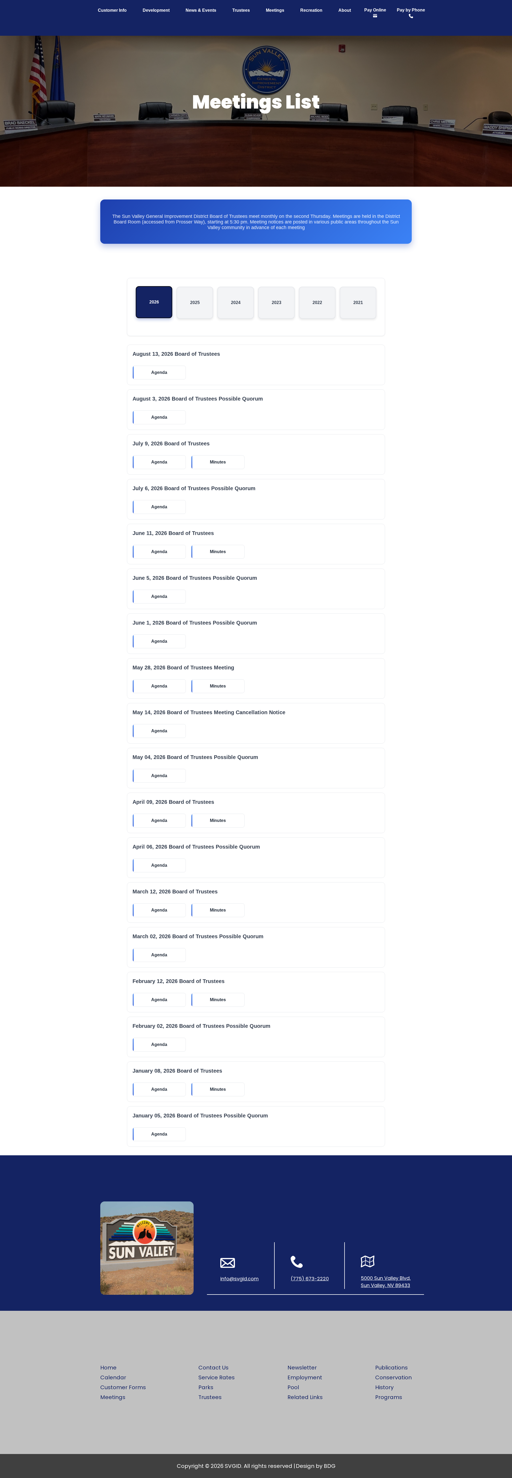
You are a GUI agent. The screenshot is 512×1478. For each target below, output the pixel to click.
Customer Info (112, 10)
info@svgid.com (239, 1278)
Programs (388, 1397)
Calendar (113, 1377)
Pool (293, 1387)
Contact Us (213, 1367)
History (384, 1387)
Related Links (305, 1397)
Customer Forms (123, 1387)
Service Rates (216, 1377)
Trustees (241, 10)
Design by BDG (315, 1466)
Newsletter (302, 1367)
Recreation (311, 10)
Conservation (393, 1377)
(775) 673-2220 (310, 1278)
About (344, 10)
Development (156, 10)
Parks (205, 1387)
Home (108, 1367)
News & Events (201, 10)
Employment (304, 1377)
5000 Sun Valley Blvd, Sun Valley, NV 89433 (386, 1282)
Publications (391, 1367)
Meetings (275, 10)
